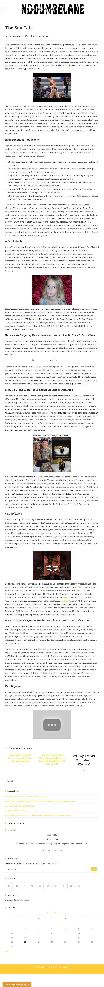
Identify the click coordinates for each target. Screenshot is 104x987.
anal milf (64, 601)
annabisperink (15, 36)
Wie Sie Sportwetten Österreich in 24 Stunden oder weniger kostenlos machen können (40, 801)
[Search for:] (52, 781)
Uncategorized (41, 36)
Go (93, 869)
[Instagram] (60, 850)
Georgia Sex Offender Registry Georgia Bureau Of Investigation (20, 758)
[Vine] (63, 885)
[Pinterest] (47, 885)
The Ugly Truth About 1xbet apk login (20, 806)
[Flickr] (55, 885)
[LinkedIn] (40, 885)
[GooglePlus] (54, 850)
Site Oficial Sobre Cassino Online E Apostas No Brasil (26, 796)
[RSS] (78, 885)
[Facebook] (49, 850)
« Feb (7, 951)
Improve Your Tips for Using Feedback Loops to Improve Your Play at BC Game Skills (52, 759)
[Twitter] (43, 850)
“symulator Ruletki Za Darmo (16, 810)
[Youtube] (70, 885)
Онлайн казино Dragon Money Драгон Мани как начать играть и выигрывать (38, 815)
